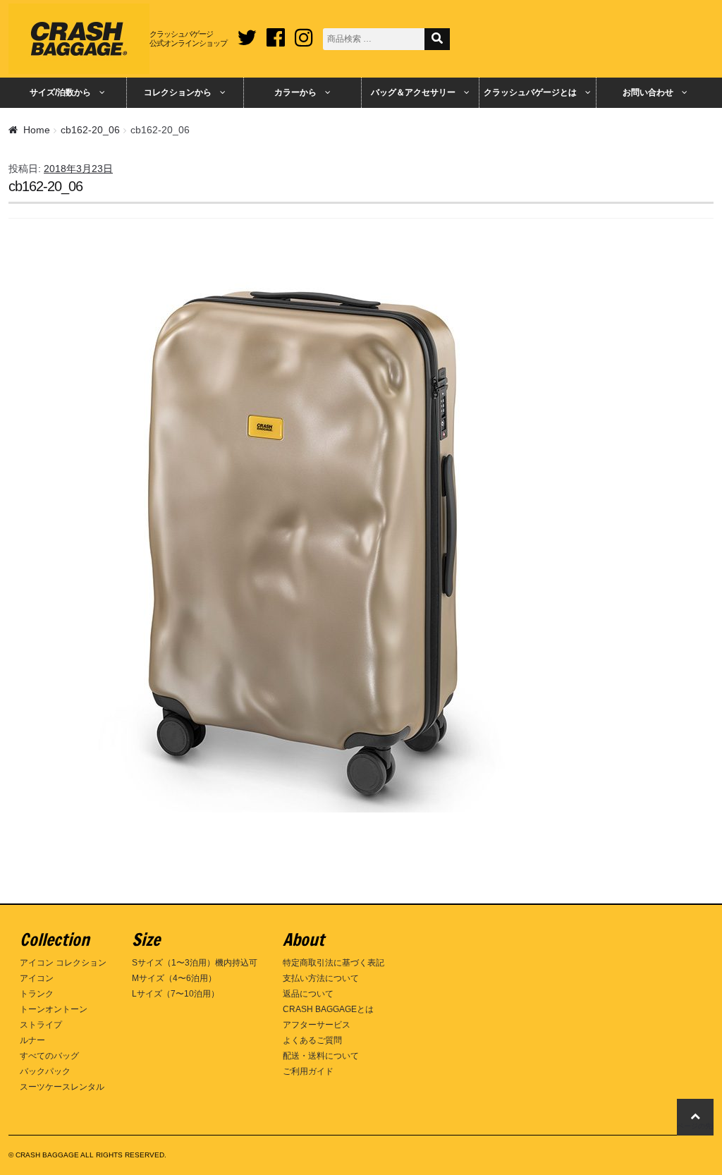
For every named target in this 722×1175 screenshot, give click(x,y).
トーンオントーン (53, 1009)
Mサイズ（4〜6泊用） (174, 978)
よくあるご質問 (312, 1040)
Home (36, 129)
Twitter (247, 32)
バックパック (45, 1071)
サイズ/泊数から (60, 92)
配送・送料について (321, 1056)
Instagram (304, 32)
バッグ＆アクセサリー (413, 92)
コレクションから (178, 92)
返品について (308, 994)
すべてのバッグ (49, 1056)
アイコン (37, 978)
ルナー (32, 1040)
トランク (37, 994)
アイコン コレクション (63, 963)
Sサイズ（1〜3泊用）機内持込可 (194, 963)
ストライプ (41, 1025)
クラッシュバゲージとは (530, 92)
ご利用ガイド (308, 1071)
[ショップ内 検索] (437, 39)
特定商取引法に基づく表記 (333, 963)
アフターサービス (316, 1025)
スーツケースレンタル (62, 1087)
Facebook (276, 32)
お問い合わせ (648, 92)
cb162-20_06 (90, 129)
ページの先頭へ (695, 1126)
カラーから (295, 92)
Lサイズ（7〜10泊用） (175, 994)
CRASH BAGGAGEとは (328, 1009)
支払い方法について (321, 978)
